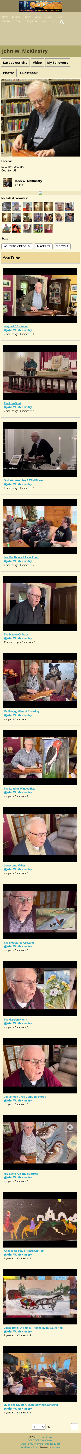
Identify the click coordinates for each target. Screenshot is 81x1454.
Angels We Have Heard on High (24, 1250)
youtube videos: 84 (17, 246)
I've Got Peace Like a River (21, 557)
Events (19, 21)
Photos (27, 17)
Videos (38, 17)
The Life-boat (12, 403)
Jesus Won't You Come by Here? (25, 1096)
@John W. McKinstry (18, 330)
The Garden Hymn (15, 1019)
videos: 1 (62, 246)
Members (6, 21)
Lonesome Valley (15, 865)
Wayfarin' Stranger (16, 326)
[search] (62, 22)
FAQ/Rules (32, 21)
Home (5, 17)
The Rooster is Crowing (19, 942)
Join (44, 21)
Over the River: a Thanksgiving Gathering (31, 1405)
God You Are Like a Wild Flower (24, 480)
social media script (29, 1447)
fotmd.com (45, 1437)
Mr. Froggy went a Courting (21, 711)
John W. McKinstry (28, 181)
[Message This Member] (40, 193)
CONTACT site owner (41, 1440)
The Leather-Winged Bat (19, 788)
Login (53, 21)
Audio (48, 17)
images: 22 (43, 246)
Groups (59, 17)
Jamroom (56, 1447)
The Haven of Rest (16, 634)
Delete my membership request (40, 1443)
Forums (16, 17)
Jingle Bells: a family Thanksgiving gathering (33, 1327)
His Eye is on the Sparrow (21, 1173)
